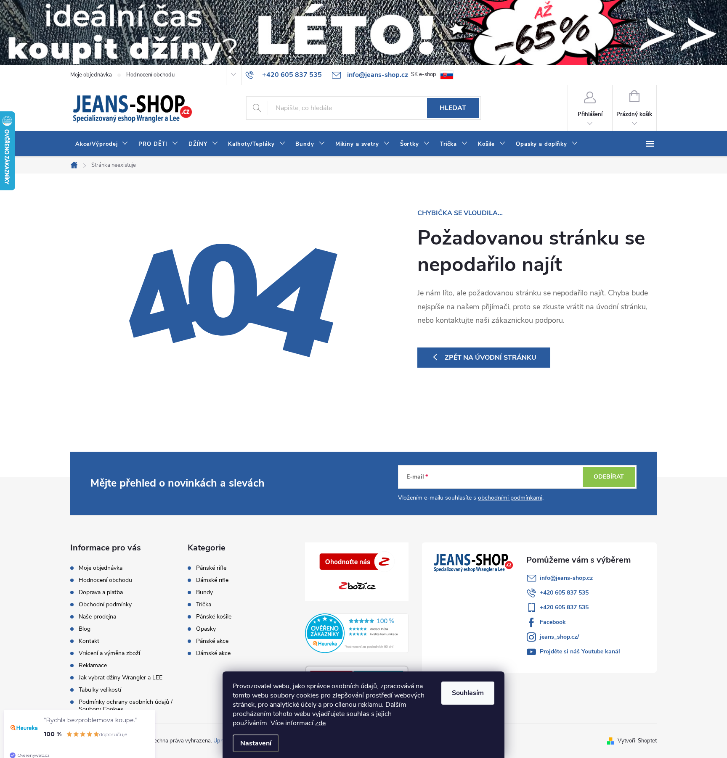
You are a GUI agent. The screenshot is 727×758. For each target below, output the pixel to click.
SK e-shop (423, 74)
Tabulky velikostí (100, 690)
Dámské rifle (212, 580)
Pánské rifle (211, 568)
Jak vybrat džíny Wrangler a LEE (120, 678)
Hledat (453, 108)
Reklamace (93, 665)
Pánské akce (212, 641)
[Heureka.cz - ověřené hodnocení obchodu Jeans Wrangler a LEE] (357, 633)
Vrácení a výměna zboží (109, 653)
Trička (203, 604)
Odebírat (609, 477)
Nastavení (255, 743)
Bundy (204, 592)
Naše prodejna (97, 617)
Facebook (553, 622)
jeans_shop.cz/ (559, 637)
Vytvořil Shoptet (637, 741)
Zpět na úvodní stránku (490, 357)
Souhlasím (468, 692)
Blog (84, 629)
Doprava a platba (101, 592)
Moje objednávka (91, 75)
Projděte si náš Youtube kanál (580, 651)
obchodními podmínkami (510, 498)
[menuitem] (101, 144)
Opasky (206, 629)
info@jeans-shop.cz (566, 578)
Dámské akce (213, 653)
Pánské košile (213, 616)
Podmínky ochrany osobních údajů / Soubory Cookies (125, 705)
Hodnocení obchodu (150, 75)
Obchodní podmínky (105, 604)
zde (320, 723)
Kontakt (89, 641)
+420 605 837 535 (564, 593)
